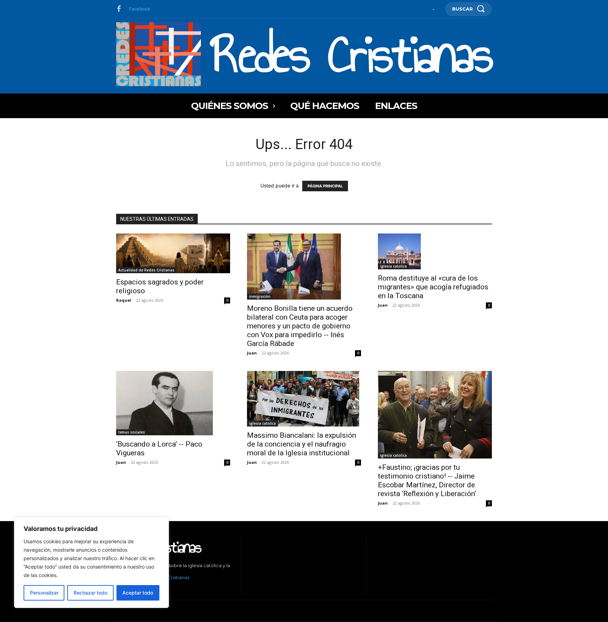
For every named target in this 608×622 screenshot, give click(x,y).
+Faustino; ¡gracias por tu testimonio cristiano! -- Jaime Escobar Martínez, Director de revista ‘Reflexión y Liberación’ (427, 480)
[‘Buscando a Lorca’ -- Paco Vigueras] (173, 403)
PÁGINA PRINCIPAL (325, 186)
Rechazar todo (90, 593)
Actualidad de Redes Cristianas (146, 270)
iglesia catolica (393, 266)
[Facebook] (119, 9)
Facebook (139, 9)
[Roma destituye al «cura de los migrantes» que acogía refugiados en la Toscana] (435, 251)
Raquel (123, 300)
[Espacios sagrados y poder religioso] (173, 253)
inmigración (260, 296)
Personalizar (44, 593)
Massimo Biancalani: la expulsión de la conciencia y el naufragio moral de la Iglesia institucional (301, 444)
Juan (252, 352)
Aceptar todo (137, 593)
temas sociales (131, 432)
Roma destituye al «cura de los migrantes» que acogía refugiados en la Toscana (433, 287)
